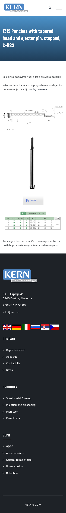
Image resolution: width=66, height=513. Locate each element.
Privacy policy (14, 466)
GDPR (9, 446)
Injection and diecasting (21, 405)
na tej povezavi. (38, 89)
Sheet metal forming (18, 398)
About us (11, 356)
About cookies (15, 453)
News (9, 370)
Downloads (13, 418)
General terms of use (19, 459)
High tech (12, 411)
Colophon (12, 473)
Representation (15, 350)
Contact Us (13, 363)
